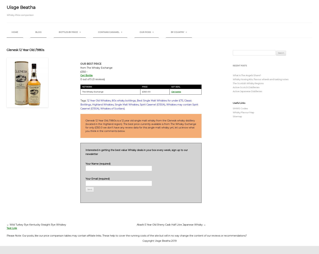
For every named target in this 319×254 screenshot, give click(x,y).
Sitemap (237, 116)
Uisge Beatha (21, 7)
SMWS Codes (240, 108)
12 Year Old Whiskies (99, 100)
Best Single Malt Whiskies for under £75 (160, 100)
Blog (38, 32)
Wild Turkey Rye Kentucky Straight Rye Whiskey (36, 224)
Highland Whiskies (103, 104)
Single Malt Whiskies (127, 104)
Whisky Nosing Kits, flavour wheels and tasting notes (260, 79)
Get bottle (176, 91)
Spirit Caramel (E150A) (152, 104)
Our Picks (147, 32)
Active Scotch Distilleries (246, 87)
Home (15, 32)
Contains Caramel (110, 32)
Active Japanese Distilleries (247, 91)
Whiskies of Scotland (112, 108)
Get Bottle (86, 75)
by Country (179, 32)
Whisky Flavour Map (243, 112)
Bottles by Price (70, 32)
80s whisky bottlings (124, 100)
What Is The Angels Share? (247, 75)
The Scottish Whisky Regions (248, 83)
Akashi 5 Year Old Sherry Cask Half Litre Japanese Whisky (171, 224)
